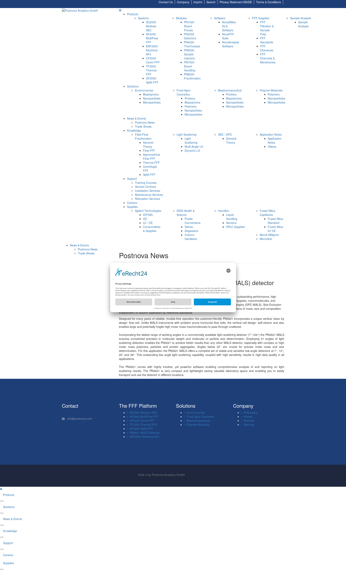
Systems (143, 18)
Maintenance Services (149, 195)
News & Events (136, 118)
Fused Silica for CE (275, 229)
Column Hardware (191, 237)
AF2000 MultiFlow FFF (152, 38)
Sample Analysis (300, 18)
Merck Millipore (269, 235)
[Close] (1, 489)
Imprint (197, 2)
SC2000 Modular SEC (151, 26)
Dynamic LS (192, 150)
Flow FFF (149, 150)
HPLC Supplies (235, 227)
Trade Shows (143, 126)
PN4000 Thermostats (192, 44)
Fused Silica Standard (275, 221)
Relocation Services (147, 199)
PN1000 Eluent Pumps (189, 26)
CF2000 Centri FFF (153, 60)
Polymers (190, 106)
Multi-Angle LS (194, 146)
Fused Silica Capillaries (267, 213)
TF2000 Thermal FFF (151, 70)
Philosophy (249, 412)
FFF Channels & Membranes (267, 58)
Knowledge (134, 130)
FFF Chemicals (266, 48)
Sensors (231, 223)
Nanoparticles (151, 98)
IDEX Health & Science (186, 213)
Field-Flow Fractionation (143, 136)
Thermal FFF (151, 163)
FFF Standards (266, 40)
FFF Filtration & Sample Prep (267, 28)
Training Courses (146, 183)
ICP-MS (148, 215)
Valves (189, 227)
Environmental (144, 90)
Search (210, 2)
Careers (132, 203)
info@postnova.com (79, 419)
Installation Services (147, 191)
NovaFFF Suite (228, 36)
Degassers (191, 231)
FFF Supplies (260, 18)
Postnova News (145, 122)
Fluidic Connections (192, 221)
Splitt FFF (149, 175)
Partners (248, 421)
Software (219, 18)
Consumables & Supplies (151, 229)
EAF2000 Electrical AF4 (152, 50)
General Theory (148, 144)
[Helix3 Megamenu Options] (120, 10)
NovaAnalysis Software (230, 44)
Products (132, 14)
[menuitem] (79, 245)
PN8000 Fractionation (192, 76)
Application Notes (271, 134)
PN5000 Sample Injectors (189, 54)
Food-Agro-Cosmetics (184, 92)
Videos (272, 146)
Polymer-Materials (271, 90)
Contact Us (166, 2)
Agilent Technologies (148, 211)
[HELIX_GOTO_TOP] (1, 573)
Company (183, 2)
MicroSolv (266, 239)
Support (132, 179)
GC (145, 219)
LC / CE (148, 223)
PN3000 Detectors (190, 36)
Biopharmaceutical (229, 90)
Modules (181, 18)
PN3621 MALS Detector (144, 433)
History (247, 416)
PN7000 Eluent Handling (189, 66)
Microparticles (152, 102)
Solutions (133, 86)
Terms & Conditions (268, 2)
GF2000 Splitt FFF (152, 80)
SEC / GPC (225, 134)
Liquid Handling (231, 217)
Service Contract (145, 187)
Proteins (190, 98)
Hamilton (223, 211)
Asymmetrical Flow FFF (151, 156)
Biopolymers (151, 94)
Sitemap (248, 425)
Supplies (132, 207)
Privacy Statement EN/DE (236, 2)
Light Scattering (186, 134)
